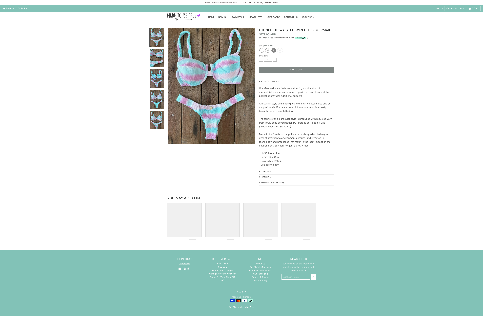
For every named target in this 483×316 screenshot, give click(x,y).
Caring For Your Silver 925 (222, 277)
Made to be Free (246, 307)
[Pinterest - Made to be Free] (188, 268)
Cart (475, 8)
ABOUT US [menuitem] (306, 17)
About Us (260, 263)
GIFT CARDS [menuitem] (273, 17)
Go (313, 277)
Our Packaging (260, 273)
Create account (455, 8)
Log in (439, 8)
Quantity (263, 56)
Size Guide (268, 46)
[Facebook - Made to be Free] (179, 268)
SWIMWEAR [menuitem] (238, 17)
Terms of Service (260, 277)
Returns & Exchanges (271, 182)
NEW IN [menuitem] (222, 17)
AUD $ (21, 8)
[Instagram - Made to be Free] (184, 268)
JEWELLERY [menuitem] (256, 17)
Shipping (264, 177)
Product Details (269, 81)
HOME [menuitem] (211, 17)
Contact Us (184, 263)
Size (266, 46)
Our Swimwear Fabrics (260, 270)
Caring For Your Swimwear (222, 273)
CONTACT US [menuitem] (291, 17)
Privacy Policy (260, 280)
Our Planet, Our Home (260, 267)
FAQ (222, 280)
